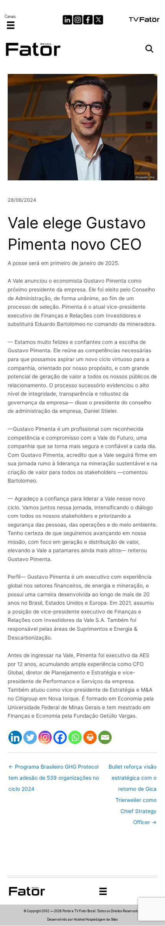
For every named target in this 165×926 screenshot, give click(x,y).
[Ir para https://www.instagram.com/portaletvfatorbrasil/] (77, 20)
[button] (149, 49)
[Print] (90, 737)
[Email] (105, 737)
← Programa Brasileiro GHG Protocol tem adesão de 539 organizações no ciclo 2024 (53, 769)
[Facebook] (60, 737)
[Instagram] (45, 737)
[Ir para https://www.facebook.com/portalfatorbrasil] (88, 20)
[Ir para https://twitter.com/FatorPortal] (98, 20)
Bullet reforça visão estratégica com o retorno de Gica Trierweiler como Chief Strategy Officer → (133, 769)
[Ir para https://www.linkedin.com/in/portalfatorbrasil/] (67, 20)
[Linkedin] (15, 737)
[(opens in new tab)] (145, 19)
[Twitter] (30, 737)
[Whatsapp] (75, 737)
